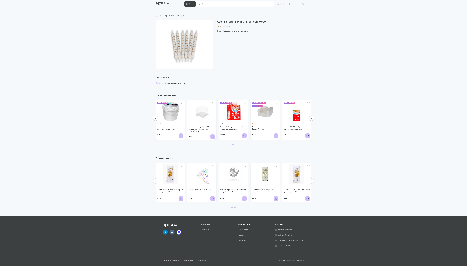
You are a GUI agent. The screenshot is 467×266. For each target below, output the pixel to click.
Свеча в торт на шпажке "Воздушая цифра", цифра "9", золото (170, 191)
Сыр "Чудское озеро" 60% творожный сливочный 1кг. (166, 128)
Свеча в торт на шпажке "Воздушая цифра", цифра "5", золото (297, 191)
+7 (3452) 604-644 (285, 229)
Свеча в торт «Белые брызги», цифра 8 (263, 191)
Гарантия (242, 240)
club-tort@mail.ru (285, 235)
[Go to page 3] (235, 207)
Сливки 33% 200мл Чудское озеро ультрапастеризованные (296, 128)
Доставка (205, 229)
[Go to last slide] (155, 118)
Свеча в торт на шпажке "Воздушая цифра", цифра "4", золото (233, 191)
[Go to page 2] (234, 207)
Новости (241, 235)
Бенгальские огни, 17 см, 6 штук (200, 190)
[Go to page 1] (233, 144)
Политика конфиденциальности (291, 260)
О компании (243, 229)
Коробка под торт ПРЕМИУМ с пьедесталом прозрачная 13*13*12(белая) (199, 129)
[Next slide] (311, 118)
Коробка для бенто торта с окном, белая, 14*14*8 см (264, 128)
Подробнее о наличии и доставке (235, 31)
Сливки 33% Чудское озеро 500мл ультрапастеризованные (232, 128)
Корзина (308, 4)
